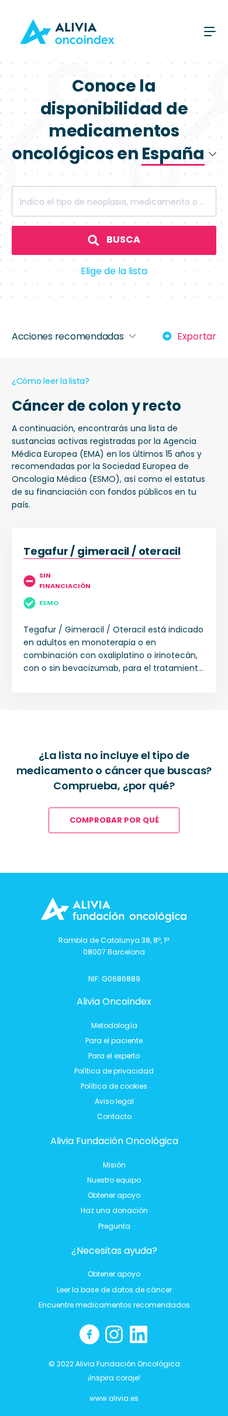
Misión (114, 1165)
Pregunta (114, 1226)
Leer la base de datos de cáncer (114, 1290)
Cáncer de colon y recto (96, 405)
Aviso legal (114, 1101)
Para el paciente (114, 1041)
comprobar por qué (114, 820)
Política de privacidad (114, 1071)
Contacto (114, 1116)
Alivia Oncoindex (114, 1001)
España (153, 197)
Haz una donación (114, 1210)
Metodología (114, 1025)
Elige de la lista (114, 271)
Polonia (153, 179)
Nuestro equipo (114, 1180)
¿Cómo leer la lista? (50, 381)
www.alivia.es (114, 1398)
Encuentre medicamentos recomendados (114, 1305)
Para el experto (114, 1056)
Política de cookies (114, 1086)
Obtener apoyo (114, 1195)
